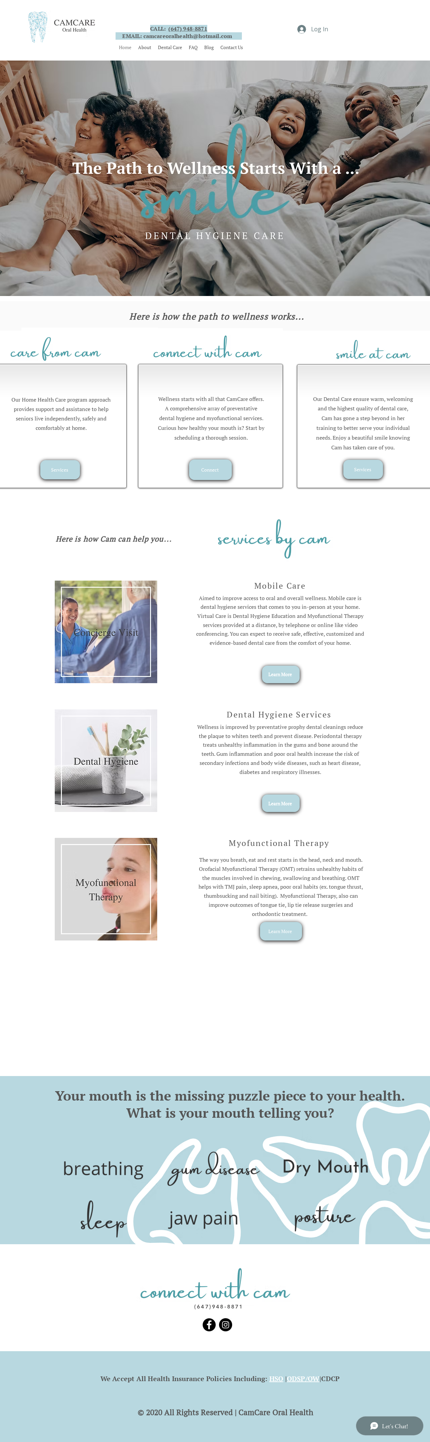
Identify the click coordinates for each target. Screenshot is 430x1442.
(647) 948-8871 (187, 28)
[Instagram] (225, 1324)
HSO (276, 1378)
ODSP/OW (303, 1378)
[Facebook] (209, 1324)
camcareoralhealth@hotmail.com (187, 36)
